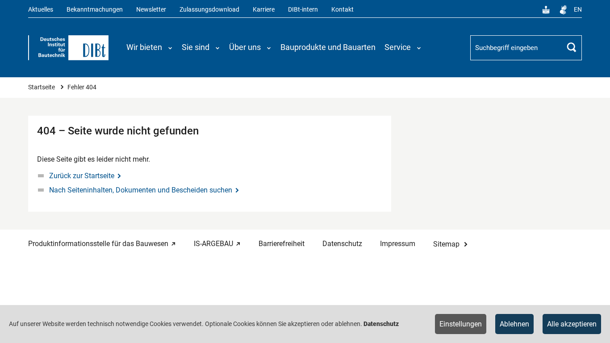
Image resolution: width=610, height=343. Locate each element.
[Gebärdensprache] (563, 10)
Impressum (397, 243)
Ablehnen (514, 324)
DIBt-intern (303, 9)
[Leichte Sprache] (546, 10)
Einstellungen (460, 324)
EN (578, 9)
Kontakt (342, 9)
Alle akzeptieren (572, 324)
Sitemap (446, 244)
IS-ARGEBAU (213, 243)
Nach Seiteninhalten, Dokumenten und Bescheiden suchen (140, 190)
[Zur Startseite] (68, 47)
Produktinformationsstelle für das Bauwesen (98, 243)
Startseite (42, 87)
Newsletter (151, 9)
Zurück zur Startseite (81, 176)
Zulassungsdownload (209, 9)
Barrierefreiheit (282, 243)
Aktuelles (40, 9)
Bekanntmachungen (95, 9)
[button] (149, 47)
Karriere (264, 9)
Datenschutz (342, 243)
